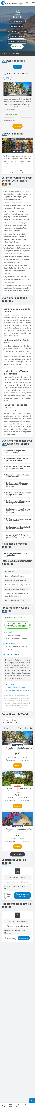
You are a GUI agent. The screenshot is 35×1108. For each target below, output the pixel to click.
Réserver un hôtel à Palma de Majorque (14, 931)
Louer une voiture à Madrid (17, 877)
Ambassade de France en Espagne (19, 690)
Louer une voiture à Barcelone (17, 882)
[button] (17, 21)
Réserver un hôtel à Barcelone (17, 926)
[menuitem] (12, 3)
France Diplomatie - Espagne (17, 687)
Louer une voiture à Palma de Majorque (14, 887)
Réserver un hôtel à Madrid (17, 921)
